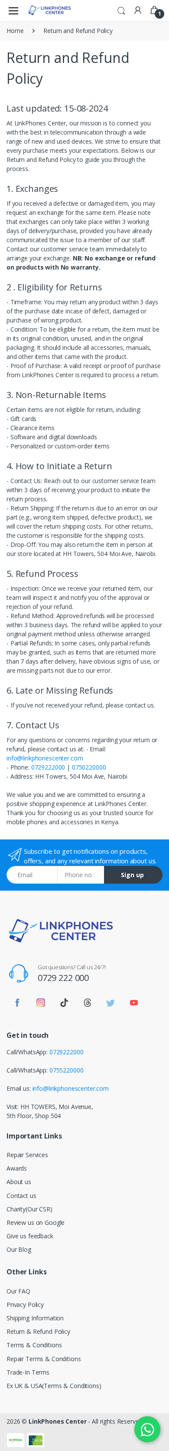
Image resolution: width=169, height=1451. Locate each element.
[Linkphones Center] (49, 10)
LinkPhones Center (58, 1421)
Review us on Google (35, 1222)
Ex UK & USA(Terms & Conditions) (53, 1386)
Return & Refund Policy (38, 1331)
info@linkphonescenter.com (44, 758)
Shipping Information (35, 1318)
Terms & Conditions (34, 1345)
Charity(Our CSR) (29, 1209)
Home (14, 30)
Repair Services (27, 1155)
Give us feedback (29, 1236)
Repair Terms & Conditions (43, 1359)
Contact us (21, 1195)
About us (18, 1182)
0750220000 (89, 767)
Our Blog (18, 1249)
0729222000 (48, 767)
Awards (16, 1168)
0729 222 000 (63, 978)
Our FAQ (18, 1291)
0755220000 (66, 1070)
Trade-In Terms (27, 1372)
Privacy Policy (25, 1304)
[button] (121, 9)
